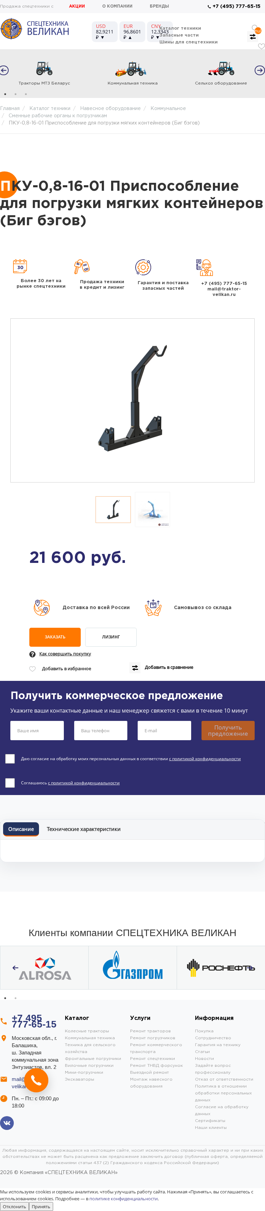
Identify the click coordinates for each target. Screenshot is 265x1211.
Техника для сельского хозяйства (90, 1048)
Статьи (202, 1052)
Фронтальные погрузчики (93, 1059)
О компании (117, 6)
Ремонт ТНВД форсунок (156, 1066)
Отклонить (14, 1206)
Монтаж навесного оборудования (151, 1083)
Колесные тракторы (87, 1031)
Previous (15, 968)
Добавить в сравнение (168, 667)
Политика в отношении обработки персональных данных (223, 1093)
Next (258, 69)
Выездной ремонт (149, 1072)
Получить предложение (228, 730)
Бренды (159, 6)
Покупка (204, 1031)
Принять (41, 1206)
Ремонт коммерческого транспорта (156, 1048)
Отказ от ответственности (224, 1079)
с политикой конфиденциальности (205, 759)
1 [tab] (5, 94)
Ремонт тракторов (150, 1031)
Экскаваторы (79, 1079)
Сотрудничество (213, 1038)
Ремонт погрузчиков (152, 1038)
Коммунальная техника (90, 1038)
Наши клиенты (211, 1128)
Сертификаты (210, 1121)
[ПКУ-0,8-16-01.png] (113, 509)
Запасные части (179, 35)
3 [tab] (25, 94)
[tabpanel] (44, 71)
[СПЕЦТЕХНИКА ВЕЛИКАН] (34, 28)
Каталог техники (180, 28)
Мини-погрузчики (84, 1072)
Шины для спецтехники (188, 42)
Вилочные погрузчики (89, 1066)
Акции (77, 6)
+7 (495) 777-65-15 (237, 6)
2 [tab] (15, 94)
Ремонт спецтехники (152, 1059)
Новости (204, 1059)
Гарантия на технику (218, 1045)
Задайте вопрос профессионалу (213, 1069)
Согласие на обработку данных (221, 1110)
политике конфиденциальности (123, 1198)
